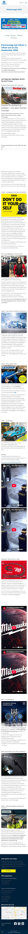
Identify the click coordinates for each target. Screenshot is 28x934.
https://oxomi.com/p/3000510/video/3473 (11, 462)
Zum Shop (8, 870)
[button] (2, 931)
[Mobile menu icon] (26, 3)
